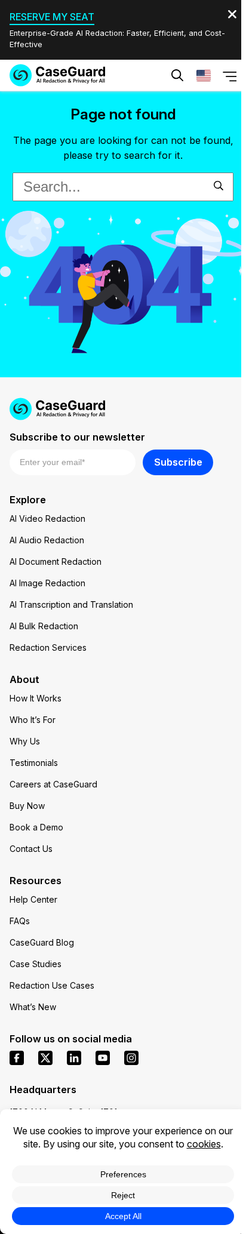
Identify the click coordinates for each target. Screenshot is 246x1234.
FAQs (20, 921)
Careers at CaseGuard (53, 784)
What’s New (33, 1007)
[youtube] (103, 1058)
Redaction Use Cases (52, 985)
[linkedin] (74, 1058)
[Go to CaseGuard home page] (57, 75)
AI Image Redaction (47, 583)
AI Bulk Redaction (44, 626)
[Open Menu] (229, 75)
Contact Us (31, 849)
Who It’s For (33, 720)
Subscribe (178, 462)
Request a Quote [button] (75, 111)
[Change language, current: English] (204, 75)
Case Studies (35, 964)
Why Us (25, 741)
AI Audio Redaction (47, 540)
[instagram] (131, 1058)
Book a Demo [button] (179, 111)
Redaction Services (48, 647)
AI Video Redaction (47, 518)
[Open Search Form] (177, 75)
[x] (45, 1058)
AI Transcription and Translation (71, 604)
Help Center (33, 899)
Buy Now (27, 806)
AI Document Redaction (56, 561)
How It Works (35, 698)
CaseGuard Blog (42, 942)
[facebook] (17, 1058)
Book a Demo (36, 827)
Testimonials (34, 763)
